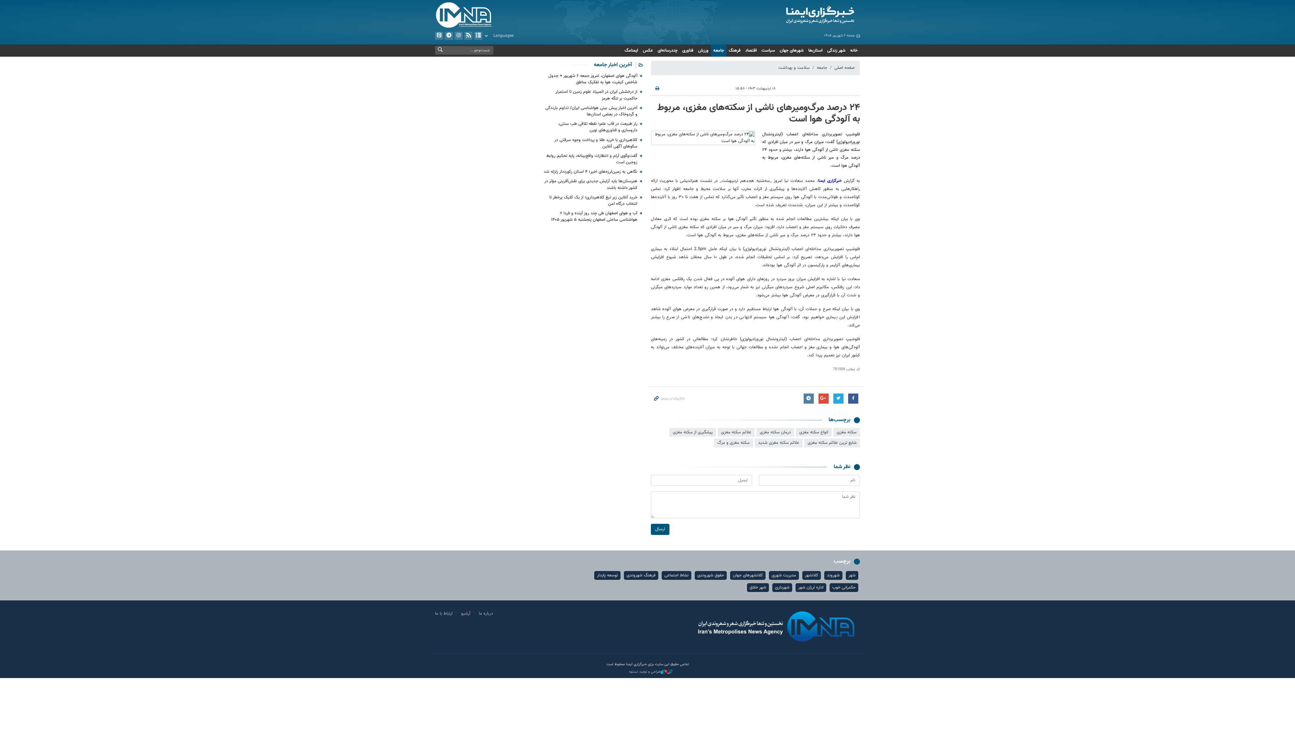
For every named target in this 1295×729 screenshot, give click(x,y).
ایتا (439, 36)
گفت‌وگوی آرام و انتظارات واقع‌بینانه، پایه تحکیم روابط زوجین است (591, 159)
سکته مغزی (847, 432)
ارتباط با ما (444, 613)
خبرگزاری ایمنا (830, 181)
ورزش (703, 50)
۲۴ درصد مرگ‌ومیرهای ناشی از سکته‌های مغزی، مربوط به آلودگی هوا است (758, 113)
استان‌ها (815, 50)
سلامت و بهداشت (794, 67)
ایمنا (791, 15)
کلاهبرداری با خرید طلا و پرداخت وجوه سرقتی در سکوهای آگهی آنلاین (595, 143)
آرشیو (478, 36)
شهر (852, 575)
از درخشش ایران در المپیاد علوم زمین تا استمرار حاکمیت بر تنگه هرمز (596, 95)
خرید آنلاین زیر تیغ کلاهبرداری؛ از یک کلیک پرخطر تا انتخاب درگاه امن (593, 200)
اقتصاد (751, 50)
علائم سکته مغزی (736, 432)
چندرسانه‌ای (668, 50)
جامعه (718, 50)
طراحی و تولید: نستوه (645, 672)
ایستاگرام (459, 36)
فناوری (687, 50)
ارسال (660, 529)
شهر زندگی (836, 50)
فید (468, 36)
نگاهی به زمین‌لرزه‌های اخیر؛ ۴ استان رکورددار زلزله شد (590, 171)
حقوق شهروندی (710, 575)
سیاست (768, 50)
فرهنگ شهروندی (641, 575)
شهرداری (782, 587)
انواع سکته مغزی (813, 432)
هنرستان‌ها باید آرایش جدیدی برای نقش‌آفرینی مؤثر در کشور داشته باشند (590, 184)
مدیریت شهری (784, 575)
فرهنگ (735, 50)
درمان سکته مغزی (775, 432)
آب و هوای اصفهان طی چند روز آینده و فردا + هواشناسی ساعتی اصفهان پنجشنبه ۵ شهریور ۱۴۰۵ (594, 216)
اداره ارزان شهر (811, 587)
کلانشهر (811, 575)
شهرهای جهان (792, 50)
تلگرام (449, 36)
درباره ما (486, 613)
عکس (648, 50)
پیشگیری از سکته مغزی (693, 432)
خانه (854, 50)
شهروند (833, 575)
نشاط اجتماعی (676, 575)
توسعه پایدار (607, 575)
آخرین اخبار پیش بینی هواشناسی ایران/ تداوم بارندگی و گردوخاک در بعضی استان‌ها (591, 111)
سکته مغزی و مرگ (733, 442)
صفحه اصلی (844, 67)
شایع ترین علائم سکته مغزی (832, 442)
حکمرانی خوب (844, 587)
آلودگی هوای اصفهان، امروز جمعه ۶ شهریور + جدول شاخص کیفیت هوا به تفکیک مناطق (592, 79)
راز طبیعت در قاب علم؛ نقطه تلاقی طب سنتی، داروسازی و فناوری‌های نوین (597, 127)
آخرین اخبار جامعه (613, 65)
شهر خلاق (758, 587)
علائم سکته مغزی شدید (778, 442)
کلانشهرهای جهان (748, 575)
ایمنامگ (631, 50)
